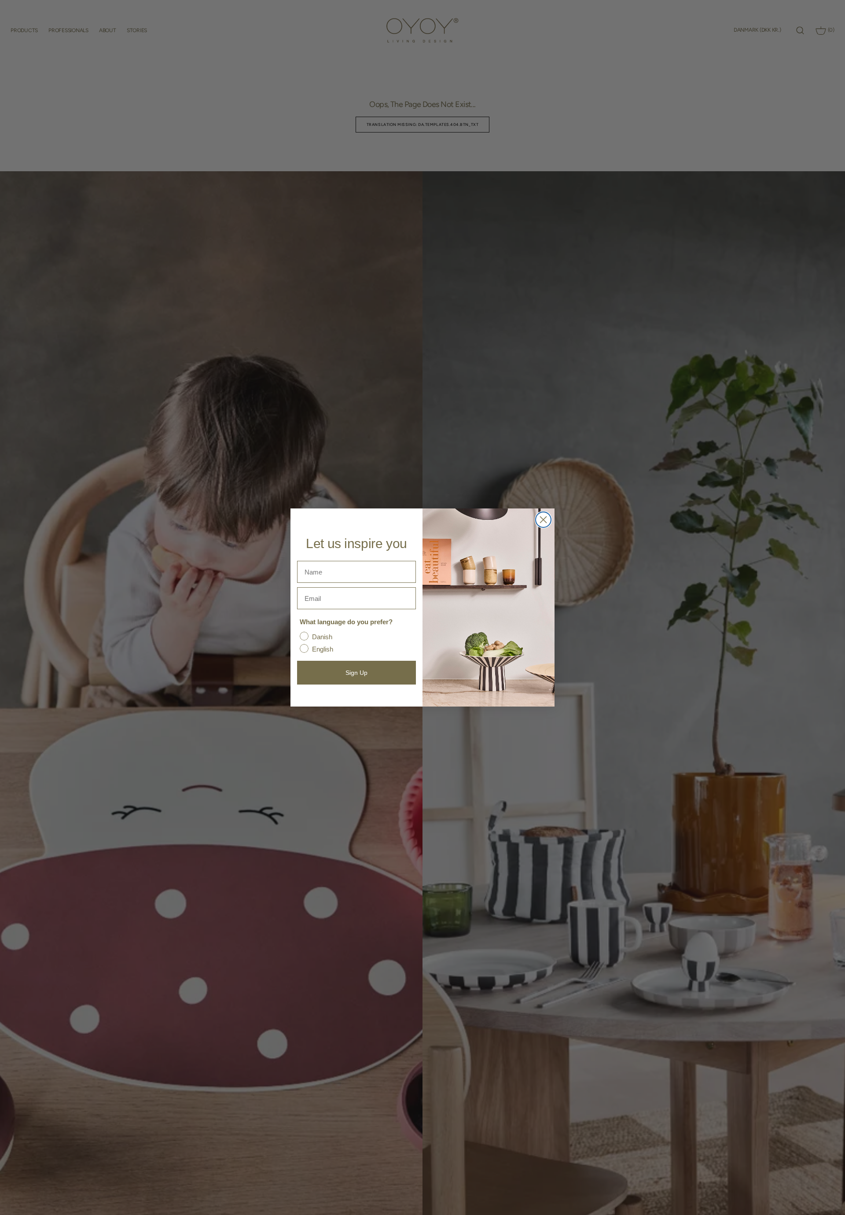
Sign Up (356, 672)
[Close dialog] (543, 519)
